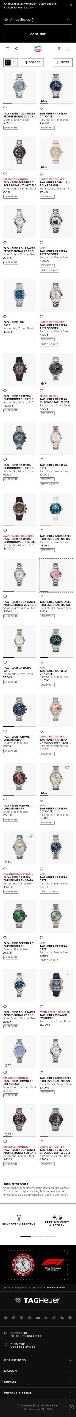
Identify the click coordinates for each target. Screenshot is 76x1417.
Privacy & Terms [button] (18, 1393)
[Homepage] (38, 49)
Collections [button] (15, 1360)
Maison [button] (10, 1371)
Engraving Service (19, 1224)
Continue (51, 34)
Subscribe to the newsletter (26, 1335)
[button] (59, 48)
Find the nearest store (23, 1346)
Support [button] (11, 1382)
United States (20, 19)
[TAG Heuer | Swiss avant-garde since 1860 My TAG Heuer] (38, 1300)
